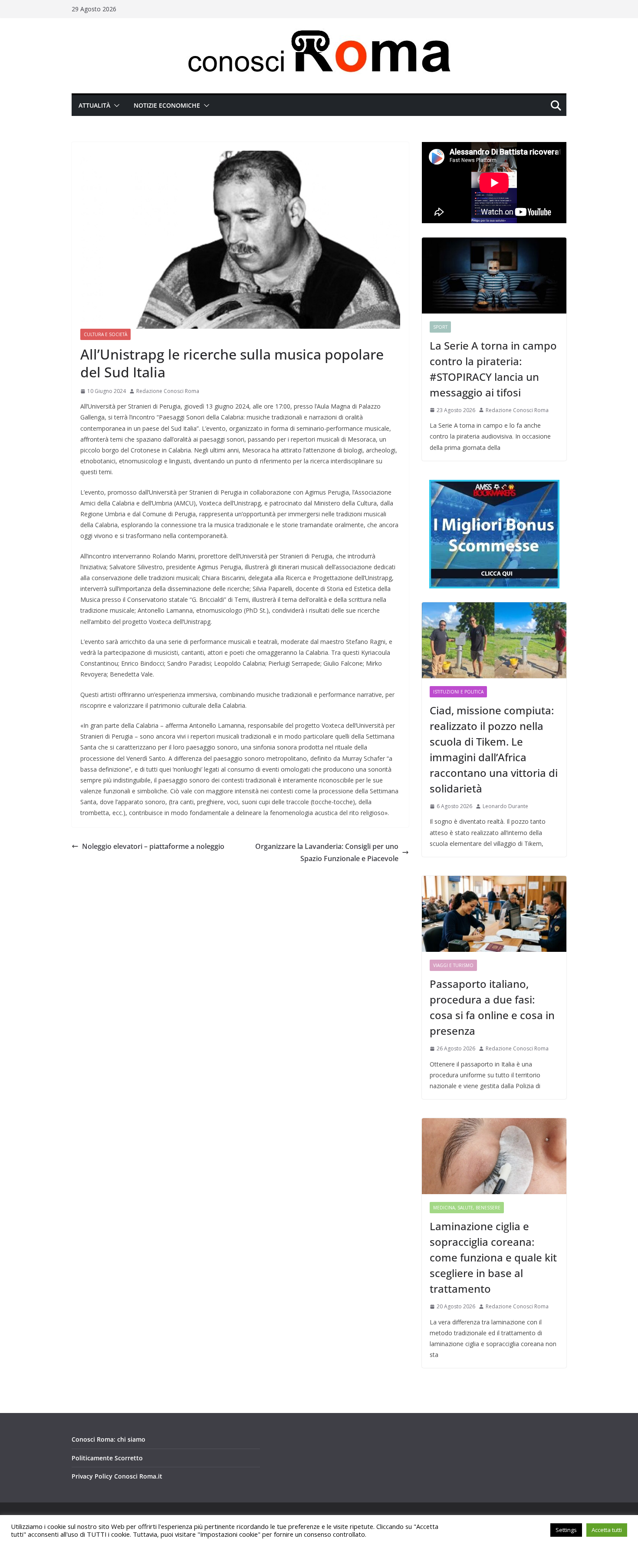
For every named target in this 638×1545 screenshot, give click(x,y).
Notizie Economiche (167, 105)
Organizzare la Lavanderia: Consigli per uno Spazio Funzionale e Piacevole (326, 853)
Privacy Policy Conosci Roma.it (117, 1476)
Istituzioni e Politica (458, 692)
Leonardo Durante (505, 806)
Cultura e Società (105, 334)
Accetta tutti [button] (607, 1530)
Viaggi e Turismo (453, 965)
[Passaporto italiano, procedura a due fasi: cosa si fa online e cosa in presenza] (494, 914)
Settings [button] (566, 1530)
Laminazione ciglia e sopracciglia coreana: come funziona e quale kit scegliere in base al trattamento (493, 1257)
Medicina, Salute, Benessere (466, 1208)
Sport (440, 327)
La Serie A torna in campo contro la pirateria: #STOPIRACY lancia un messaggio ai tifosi (493, 368)
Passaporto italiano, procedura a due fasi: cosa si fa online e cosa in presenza (492, 1007)
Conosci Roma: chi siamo (108, 1439)
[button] (115, 105)
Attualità (94, 105)
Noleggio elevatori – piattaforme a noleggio (153, 846)
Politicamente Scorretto (107, 1458)
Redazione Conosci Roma (167, 391)
